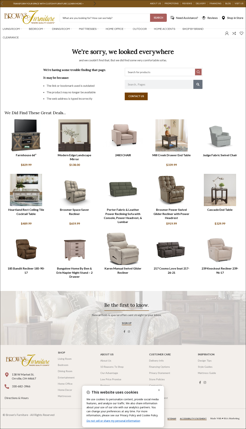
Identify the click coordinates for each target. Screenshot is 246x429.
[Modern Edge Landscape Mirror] (74, 135)
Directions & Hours (17, 398)
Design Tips (205, 360)
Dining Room (65, 371)
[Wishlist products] (241, 33)
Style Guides (205, 366)
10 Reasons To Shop (112, 366)
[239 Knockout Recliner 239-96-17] (219, 249)
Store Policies (157, 379)
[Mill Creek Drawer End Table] (171, 135)
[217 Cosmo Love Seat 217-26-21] (171, 249)
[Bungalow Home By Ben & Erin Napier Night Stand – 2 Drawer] (74, 249)
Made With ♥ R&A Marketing (225, 418)
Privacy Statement (159, 372)
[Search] (197, 84)
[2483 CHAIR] (122, 135)
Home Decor (65, 389)
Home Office (65, 383)
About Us (106, 354)
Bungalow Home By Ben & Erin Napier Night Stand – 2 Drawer (74, 272)
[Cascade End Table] (219, 190)
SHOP (61, 352)
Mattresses (64, 396)
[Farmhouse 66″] (26, 135)
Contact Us (155, 385)
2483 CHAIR (123, 155)
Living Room (65, 358)
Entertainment (66, 377)
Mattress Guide (207, 372)
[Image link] (28, 360)
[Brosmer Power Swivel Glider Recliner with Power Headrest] (171, 190)
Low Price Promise (110, 379)
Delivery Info (156, 360)
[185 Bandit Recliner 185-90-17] (26, 249)
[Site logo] (29, 17)
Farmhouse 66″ (26, 155)
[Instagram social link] (129, 331)
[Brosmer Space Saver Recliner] (74, 190)
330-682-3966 (21, 386)
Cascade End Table (220, 209)
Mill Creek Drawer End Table (171, 155)
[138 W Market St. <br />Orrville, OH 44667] (7, 374)
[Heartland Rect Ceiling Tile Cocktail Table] (26, 190)
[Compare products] (234, 33)
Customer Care (160, 354)
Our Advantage (109, 372)
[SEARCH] (198, 72)
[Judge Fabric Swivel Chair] (219, 135)
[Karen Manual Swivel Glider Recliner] (122, 249)
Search (158, 17)
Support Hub (156, 391)
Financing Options (159, 366)
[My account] (227, 33)
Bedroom (63, 364)
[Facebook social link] (124, 331)
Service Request (158, 397)
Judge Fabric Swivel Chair (220, 155)
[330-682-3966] (7, 386)
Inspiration (206, 354)
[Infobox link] (48, 3)
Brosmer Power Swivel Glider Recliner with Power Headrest (171, 214)
